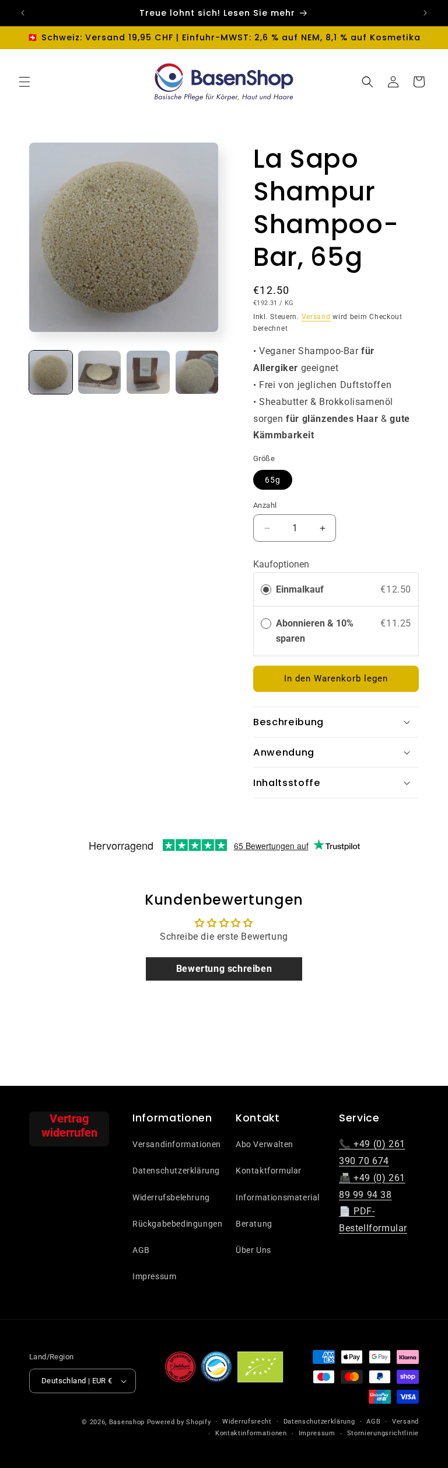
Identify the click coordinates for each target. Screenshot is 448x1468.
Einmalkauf (300, 589)
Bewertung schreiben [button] (224, 968)
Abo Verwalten (264, 1144)
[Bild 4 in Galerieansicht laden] (197, 372)
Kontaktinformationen (251, 1433)
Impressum (154, 1276)
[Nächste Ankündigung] (425, 13)
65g (273, 479)
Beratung (254, 1223)
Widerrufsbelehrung (171, 1197)
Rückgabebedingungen (177, 1223)
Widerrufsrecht (247, 1421)
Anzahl (264, 505)
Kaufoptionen (281, 564)
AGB (141, 1250)
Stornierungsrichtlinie (383, 1433)
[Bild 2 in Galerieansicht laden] (99, 372)
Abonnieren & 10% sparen (315, 631)
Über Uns (253, 1250)
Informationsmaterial (278, 1197)
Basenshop (127, 1422)
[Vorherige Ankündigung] (23, 13)
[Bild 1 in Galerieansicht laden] (50, 372)
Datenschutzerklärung (176, 1170)
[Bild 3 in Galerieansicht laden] (148, 372)
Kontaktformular (269, 1170)
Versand (316, 317)
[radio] (266, 589)
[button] (24, 82)
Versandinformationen (176, 1144)
